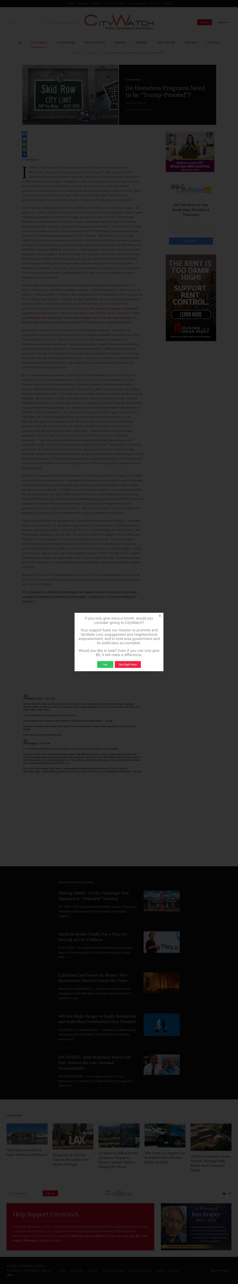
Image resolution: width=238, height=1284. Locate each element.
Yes (105, 664)
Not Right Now (128, 664)
